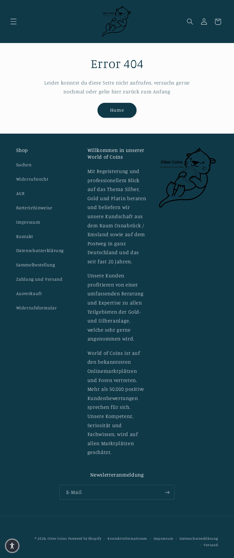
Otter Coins (57, 538)
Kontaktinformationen (127, 538)
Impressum (28, 222)
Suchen (24, 164)
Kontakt (24, 236)
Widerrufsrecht (32, 179)
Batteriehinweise (34, 207)
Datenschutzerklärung (40, 250)
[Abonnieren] (167, 492)
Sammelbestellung (35, 264)
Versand (211, 545)
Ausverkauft (29, 293)
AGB (20, 193)
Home (117, 110)
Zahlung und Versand (39, 279)
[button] (13, 22)
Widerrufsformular (36, 307)
